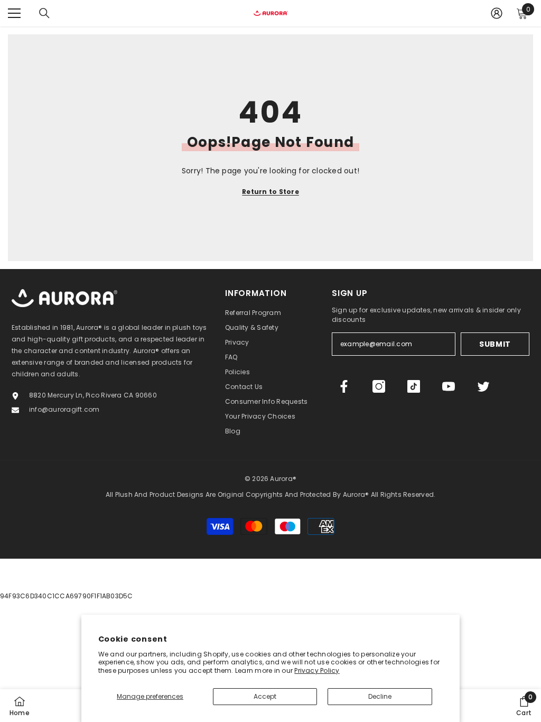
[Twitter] (483, 386)
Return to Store (270, 191)
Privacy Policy (316, 670)
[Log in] (496, 13)
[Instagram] (379, 386)
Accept (265, 696)
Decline (379, 696)
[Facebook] (344, 386)
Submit (495, 344)
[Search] (44, 13)
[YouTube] (448, 386)
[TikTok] (414, 386)
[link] (524, 705)
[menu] (14, 13)
